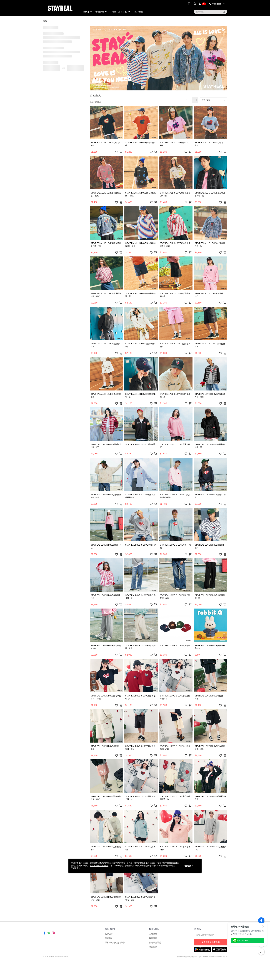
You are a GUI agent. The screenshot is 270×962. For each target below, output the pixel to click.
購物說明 (153, 934)
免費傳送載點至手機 (210, 942)
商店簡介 (109, 938)
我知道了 (189, 866)
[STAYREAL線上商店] (60, 8)
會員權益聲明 (155, 942)
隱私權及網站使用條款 (115, 942)
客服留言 (153, 938)
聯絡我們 (153, 947)
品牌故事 (109, 934)
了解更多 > (75, 868)
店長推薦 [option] (205, 100)
